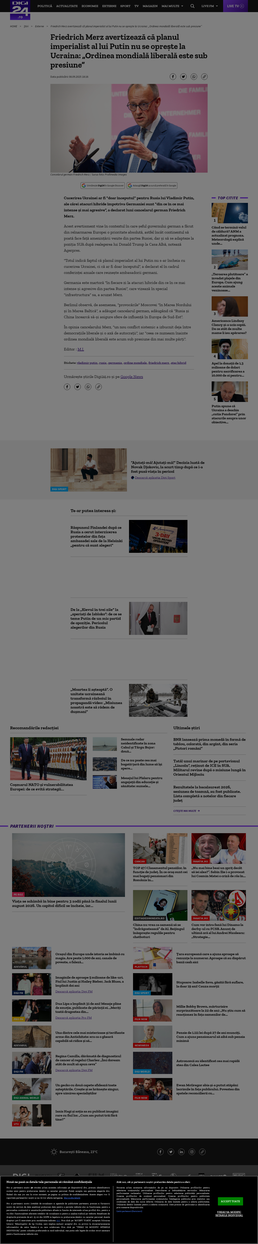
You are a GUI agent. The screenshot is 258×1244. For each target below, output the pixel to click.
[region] (129, 1210)
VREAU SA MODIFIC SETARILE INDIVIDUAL (229, 1214)
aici (58, 1220)
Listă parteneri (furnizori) (129, 1211)
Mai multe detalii (72, 1197)
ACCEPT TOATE (230, 1201)
